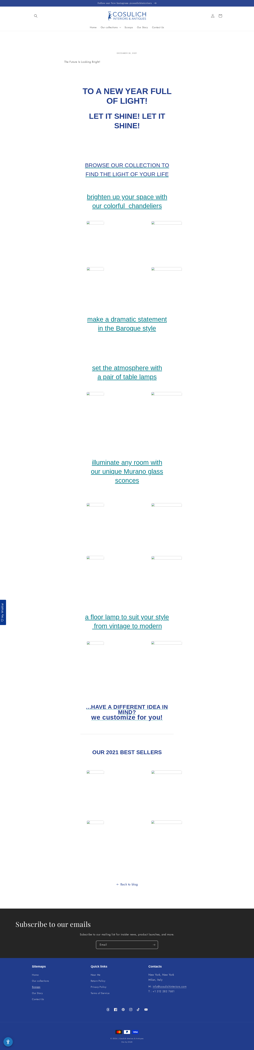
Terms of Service (100, 993)
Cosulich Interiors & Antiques (131, 1038)
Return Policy (98, 981)
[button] (36, 16)
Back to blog (129, 884)
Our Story (37, 993)
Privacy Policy (98, 987)
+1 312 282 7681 (163, 991)
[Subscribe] (154, 945)
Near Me (95, 975)
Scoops (36, 987)
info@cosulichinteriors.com (170, 986)
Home (35, 975)
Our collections (40, 981)
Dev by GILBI (126, 1042)
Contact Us (38, 999)
